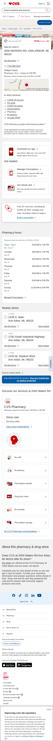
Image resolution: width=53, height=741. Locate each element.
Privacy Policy (29, 736)
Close (49, 709)
